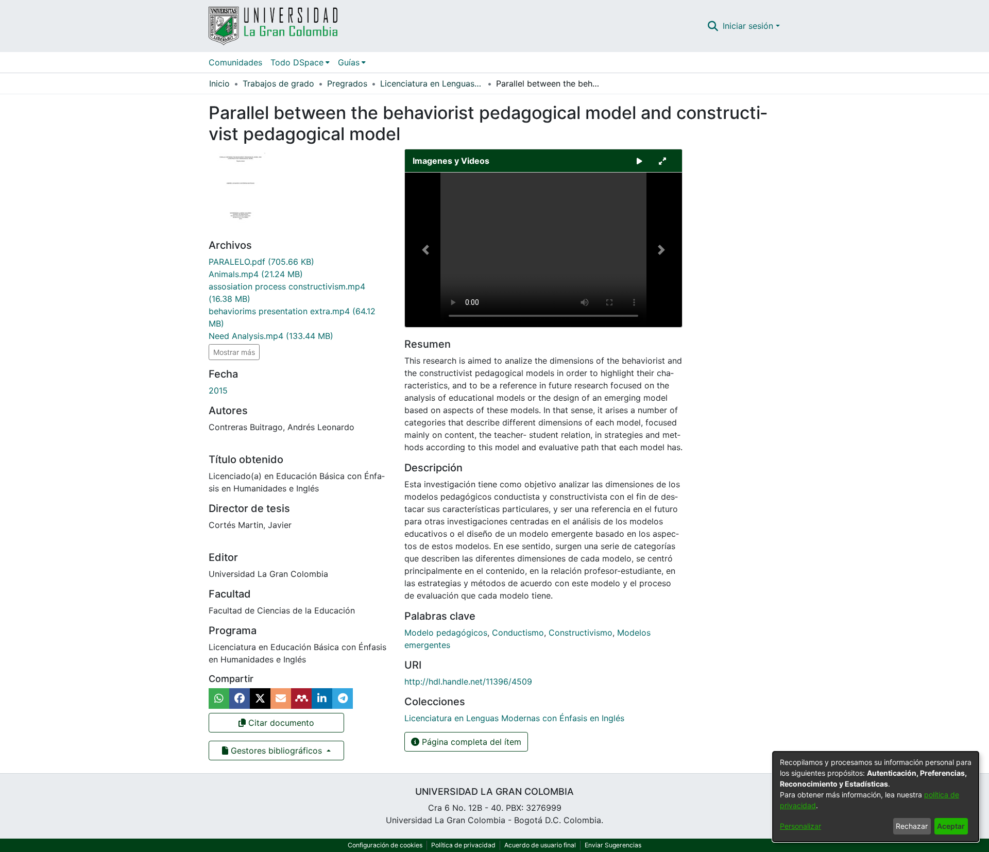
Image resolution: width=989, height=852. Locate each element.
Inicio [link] (219, 83)
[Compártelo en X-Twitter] (260, 698)
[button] (713, 26)
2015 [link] (218, 390)
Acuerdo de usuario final (540, 845)
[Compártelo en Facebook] (239, 698)
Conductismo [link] (518, 632)
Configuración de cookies (385, 845)
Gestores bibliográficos (276, 750)
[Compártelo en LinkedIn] (322, 698)
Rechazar (912, 826)
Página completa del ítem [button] (470, 742)
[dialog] (876, 797)
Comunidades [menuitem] (235, 62)
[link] (261, 262)
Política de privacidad (463, 845)
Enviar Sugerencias (613, 845)
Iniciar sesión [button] (749, 26)
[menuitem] (300, 62)
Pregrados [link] (347, 83)
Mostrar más (234, 352)
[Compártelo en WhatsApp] (219, 698)
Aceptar (951, 826)
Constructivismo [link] (580, 632)
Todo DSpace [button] (296, 62)
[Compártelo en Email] (280, 698)
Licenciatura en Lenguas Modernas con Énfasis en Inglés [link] (431, 83)
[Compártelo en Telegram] (342, 698)
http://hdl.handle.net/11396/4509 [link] (468, 681)
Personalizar (800, 826)
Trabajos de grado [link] (278, 83)
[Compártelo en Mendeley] (301, 698)
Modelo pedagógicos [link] (445, 632)
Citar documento (280, 723)
